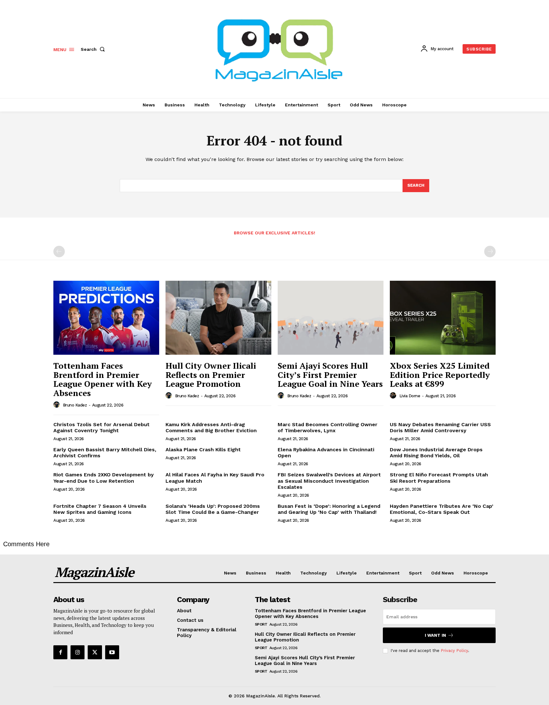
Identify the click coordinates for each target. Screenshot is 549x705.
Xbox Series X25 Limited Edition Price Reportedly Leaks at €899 (440, 374)
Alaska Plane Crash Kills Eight (203, 449)
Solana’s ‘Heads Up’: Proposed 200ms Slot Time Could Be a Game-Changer (213, 509)
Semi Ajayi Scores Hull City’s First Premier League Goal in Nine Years (330, 374)
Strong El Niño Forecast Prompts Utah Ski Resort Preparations (439, 478)
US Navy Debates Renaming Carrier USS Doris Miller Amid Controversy (440, 427)
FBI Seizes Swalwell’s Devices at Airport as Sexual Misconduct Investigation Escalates (329, 481)
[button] (94, 49)
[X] (95, 652)
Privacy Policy (454, 650)
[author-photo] (57, 404)
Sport (261, 624)
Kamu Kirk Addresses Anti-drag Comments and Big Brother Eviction (211, 427)
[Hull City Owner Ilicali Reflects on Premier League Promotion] (218, 318)
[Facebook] (60, 652)
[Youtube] (112, 652)
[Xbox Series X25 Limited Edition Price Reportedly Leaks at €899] (443, 318)
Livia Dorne (409, 395)
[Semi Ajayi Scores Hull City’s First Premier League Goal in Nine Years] (330, 318)
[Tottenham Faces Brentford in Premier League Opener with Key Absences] (106, 318)
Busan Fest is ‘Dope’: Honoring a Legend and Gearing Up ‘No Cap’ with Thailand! (329, 509)
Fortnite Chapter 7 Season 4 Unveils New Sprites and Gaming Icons (99, 509)
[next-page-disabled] (490, 251)
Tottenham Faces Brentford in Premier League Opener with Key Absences (102, 379)
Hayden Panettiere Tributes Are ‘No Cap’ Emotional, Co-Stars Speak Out (441, 509)
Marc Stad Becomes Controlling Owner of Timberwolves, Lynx (327, 427)
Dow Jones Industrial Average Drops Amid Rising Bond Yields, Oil (436, 452)
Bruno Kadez (75, 405)
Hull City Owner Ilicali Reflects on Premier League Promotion (211, 374)
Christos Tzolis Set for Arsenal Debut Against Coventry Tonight (101, 427)
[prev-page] (59, 251)
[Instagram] (78, 652)
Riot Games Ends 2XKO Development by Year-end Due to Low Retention (103, 478)
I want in (435, 635)
